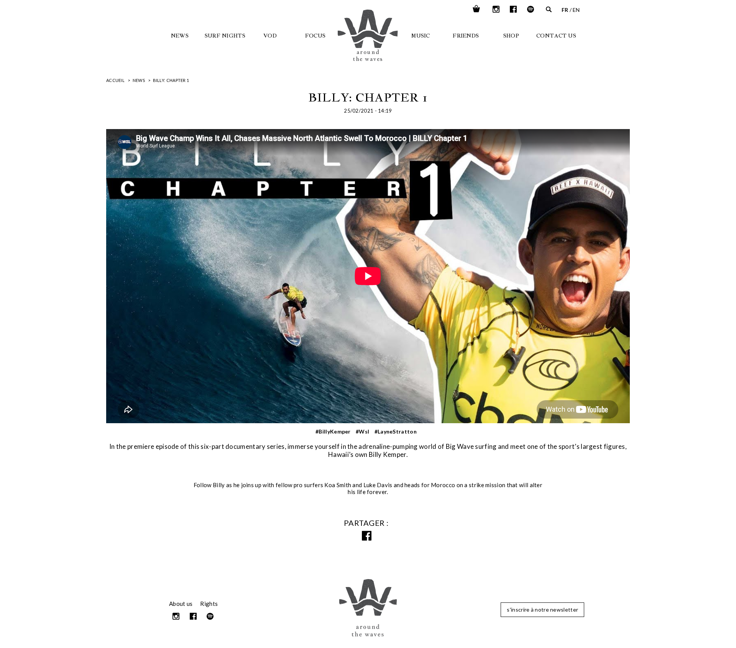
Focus (315, 35)
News (180, 35)
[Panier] (476, 9)
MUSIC (420, 35)
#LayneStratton (396, 431)
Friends (466, 35)
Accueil (115, 80)
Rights (209, 603)
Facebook (514, 9)
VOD (270, 35)
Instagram (497, 9)
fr (565, 10)
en (576, 10)
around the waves (382, 46)
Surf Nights (225, 35)
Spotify (531, 9)
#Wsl (362, 431)
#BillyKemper (333, 431)
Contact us (556, 35)
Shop (511, 35)
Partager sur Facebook (368, 536)
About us (180, 603)
